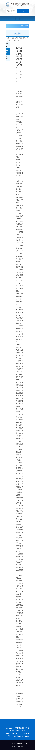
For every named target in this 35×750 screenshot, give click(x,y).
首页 (20, 38)
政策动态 (7, 45)
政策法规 (25, 38)
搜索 (23, 11)
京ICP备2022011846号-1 (17, 746)
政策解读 (7, 58)
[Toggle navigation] (17, 18)
